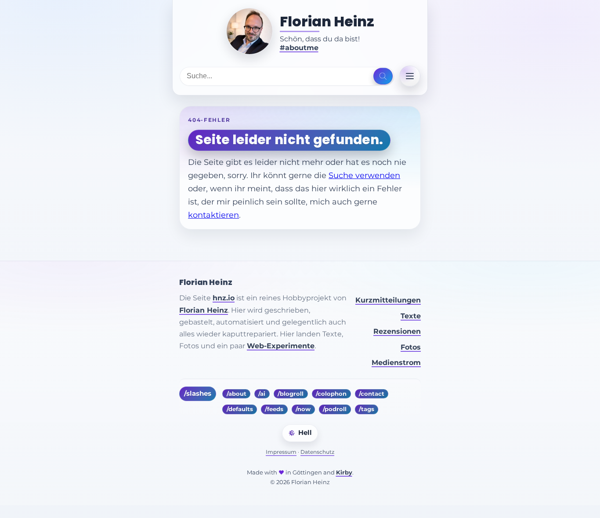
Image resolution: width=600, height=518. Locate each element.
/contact (371, 393)
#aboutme (299, 48)
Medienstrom (396, 362)
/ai (261, 393)
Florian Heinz (327, 21)
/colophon (331, 393)
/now (303, 409)
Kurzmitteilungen (388, 300)
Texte (411, 316)
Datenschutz (317, 452)
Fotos (411, 347)
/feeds (274, 409)
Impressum (281, 452)
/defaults (240, 409)
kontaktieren (213, 214)
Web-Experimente (280, 346)
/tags (366, 409)
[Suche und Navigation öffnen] (382, 76)
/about (236, 393)
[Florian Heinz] (249, 31)
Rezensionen (397, 331)
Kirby (344, 472)
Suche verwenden (364, 175)
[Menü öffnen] (409, 76)
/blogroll (291, 393)
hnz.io (224, 298)
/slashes (197, 394)
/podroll (335, 409)
